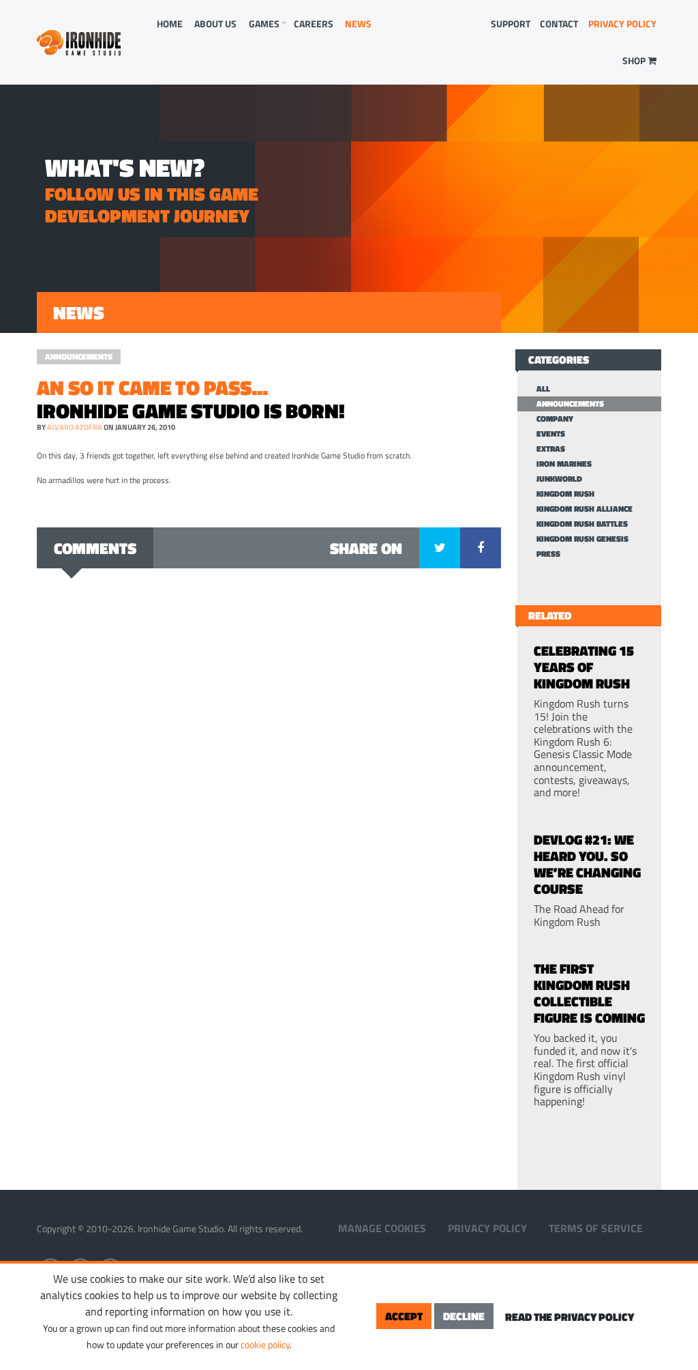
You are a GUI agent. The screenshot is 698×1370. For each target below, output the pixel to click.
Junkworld (559, 479)
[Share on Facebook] (480, 547)
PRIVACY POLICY (622, 23)
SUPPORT (510, 23)
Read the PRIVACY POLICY (569, 1317)
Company (554, 419)
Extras (550, 449)
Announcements (78, 356)
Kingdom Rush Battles (582, 524)
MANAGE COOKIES (382, 1228)
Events (550, 434)
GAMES (264, 23)
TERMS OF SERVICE (596, 1228)
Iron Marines (564, 464)
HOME (170, 23)
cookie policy (265, 1344)
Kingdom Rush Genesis (582, 539)
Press (548, 554)
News (358, 23)
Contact (559, 23)
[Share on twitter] (439, 547)
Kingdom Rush (565, 494)
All (543, 389)
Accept (404, 1316)
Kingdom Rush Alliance (584, 509)
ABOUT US (215, 23)
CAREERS (313, 23)
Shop (635, 60)
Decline (464, 1316)
